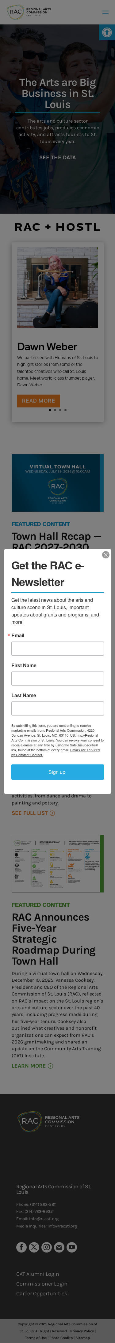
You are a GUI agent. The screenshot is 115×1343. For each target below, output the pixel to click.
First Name (23, 665)
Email (17, 635)
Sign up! (57, 771)
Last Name (23, 695)
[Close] (105, 554)
